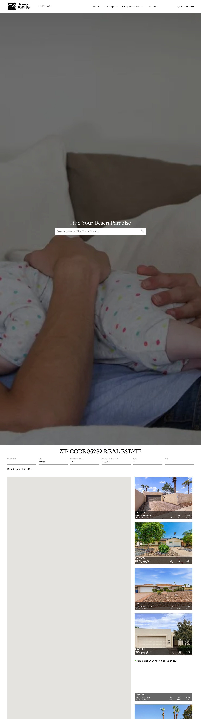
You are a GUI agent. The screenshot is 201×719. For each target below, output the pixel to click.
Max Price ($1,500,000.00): (110, 458)
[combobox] (21, 462)
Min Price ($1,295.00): (77, 458)
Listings (111, 6)
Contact (152, 6)
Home (97, 6)
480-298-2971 (185, 6)
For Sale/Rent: (11, 458)
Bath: (166, 458)
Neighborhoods (132, 6)
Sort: (40, 458)
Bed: (134, 458)
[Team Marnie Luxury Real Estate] (18, 11)
